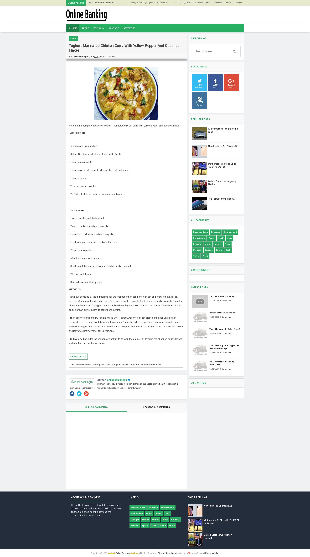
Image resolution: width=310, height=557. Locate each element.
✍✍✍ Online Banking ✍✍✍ (123, 553)
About (208, 3)
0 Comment (110, 56)
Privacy (228, 3)
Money (208, 244)
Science (209, 250)
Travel (196, 256)
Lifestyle (197, 244)
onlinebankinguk (117, 380)
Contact (218, 3)
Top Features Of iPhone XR (222, 198)
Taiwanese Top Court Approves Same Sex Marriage (224, 346)
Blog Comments (98, 407)
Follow (188, 3)
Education (215, 232)
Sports (219, 250)
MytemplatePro (212, 553)
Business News (200, 232)
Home (73, 28)
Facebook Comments (157, 407)
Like (178, 3)
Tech (228, 250)
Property (197, 250)
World (205, 256)
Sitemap (238, 3)
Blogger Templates (167, 553)
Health (221, 238)
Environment (199, 238)
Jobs (229, 238)
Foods (73, 39)
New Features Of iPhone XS (222, 146)
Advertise (129, 28)
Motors (218, 244)
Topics (97, 28)
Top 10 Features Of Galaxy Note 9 (104, 3)
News (227, 244)
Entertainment (230, 232)
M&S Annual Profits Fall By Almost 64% (221, 363)
